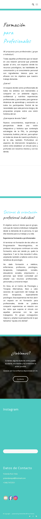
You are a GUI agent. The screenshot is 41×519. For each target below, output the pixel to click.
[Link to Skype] (36, 516)
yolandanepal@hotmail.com (14, 478)
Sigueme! (20, 451)
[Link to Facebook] (33, 516)
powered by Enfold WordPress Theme (23, 514)
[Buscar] (32, 4)
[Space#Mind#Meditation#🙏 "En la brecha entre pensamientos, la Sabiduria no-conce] (20, 431)
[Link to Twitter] (29, 516)
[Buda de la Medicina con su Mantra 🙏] (8, 443)
